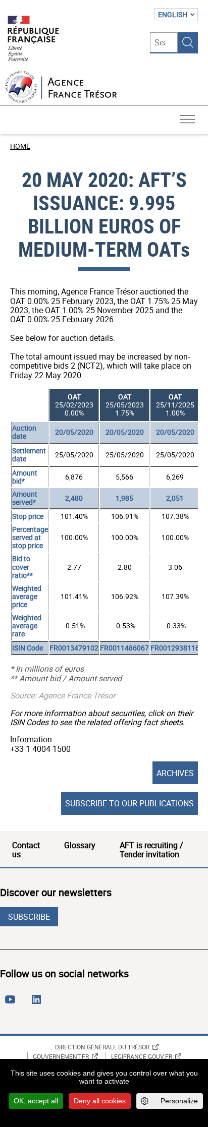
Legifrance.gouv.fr (141, 1056)
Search (188, 42)
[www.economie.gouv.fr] (33, 39)
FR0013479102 (73, 648)
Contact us (26, 850)
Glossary (79, 845)
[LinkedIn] (38, 1003)
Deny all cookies (100, 1101)
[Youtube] (12, 1003)
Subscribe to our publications (129, 803)
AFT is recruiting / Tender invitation (151, 850)
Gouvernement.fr (61, 1056)
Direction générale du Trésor (102, 1047)
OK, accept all (36, 1101)
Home (20, 146)
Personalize (179, 1101)
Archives (175, 773)
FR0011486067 (124, 648)
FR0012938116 (174, 648)
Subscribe (29, 916)
